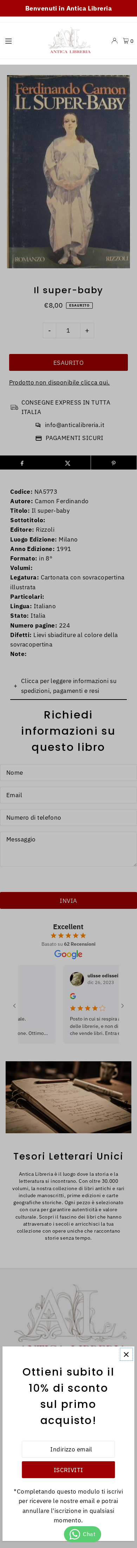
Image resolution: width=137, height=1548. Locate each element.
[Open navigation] (21, 40)
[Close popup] (126, 1354)
